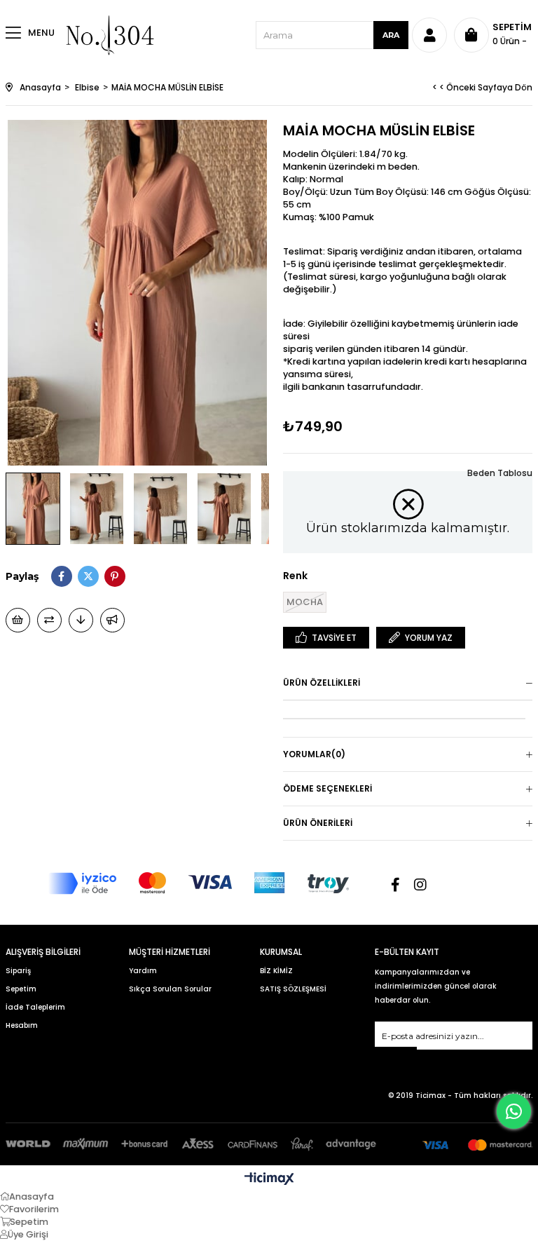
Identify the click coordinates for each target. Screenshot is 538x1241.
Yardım (143, 970)
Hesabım (22, 1025)
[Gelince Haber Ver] (112, 620)
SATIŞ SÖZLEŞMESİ (293, 989)
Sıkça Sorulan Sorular (170, 989)
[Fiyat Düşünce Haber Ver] (81, 620)
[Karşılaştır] (49, 620)
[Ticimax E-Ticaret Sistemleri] (269, 1179)
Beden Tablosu (499, 473)
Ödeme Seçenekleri (327, 788)
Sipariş (18, 970)
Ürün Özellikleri (321, 683)
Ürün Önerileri (317, 823)
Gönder (395, 1056)
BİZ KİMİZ (276, 970)
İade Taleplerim (35, 1007)
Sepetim (21, 989)
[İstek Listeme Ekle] (18, 620)
